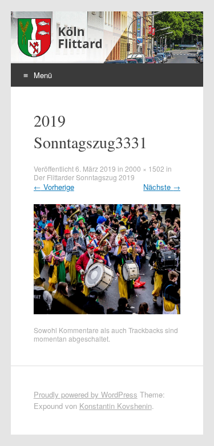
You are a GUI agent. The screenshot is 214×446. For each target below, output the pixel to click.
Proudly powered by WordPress (86, 394)
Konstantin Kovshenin (115, 405)
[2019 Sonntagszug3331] (107, 311)
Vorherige (54, 186)
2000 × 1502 (144, 168)
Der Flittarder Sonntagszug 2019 (84, 177)
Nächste (161, 186)
